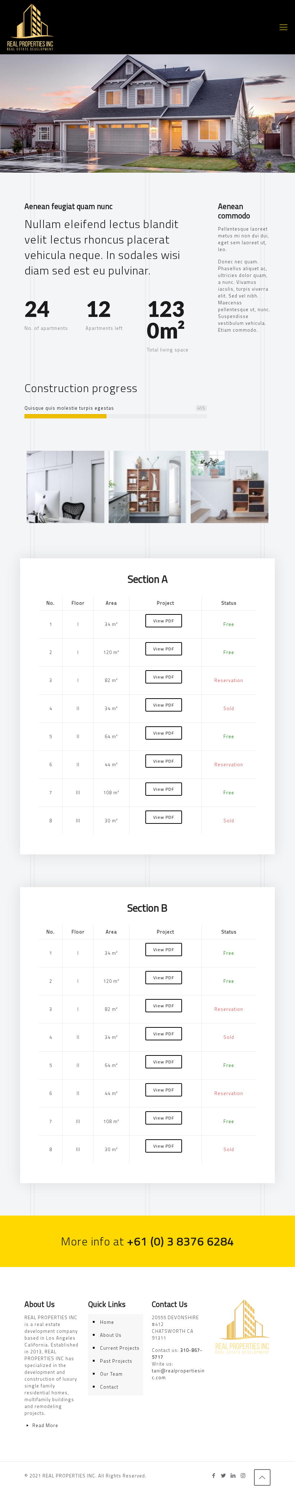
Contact (109, 1386)
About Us (111, 1335)
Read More (45, 1425)
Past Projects (116, 1360)
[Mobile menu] (283, 27)
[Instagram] (243, 1475)
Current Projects (120, 1348)
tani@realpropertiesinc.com (178, 1374)
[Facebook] (214, 1475)
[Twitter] (223, 1475)
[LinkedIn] (233, 1475)
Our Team (111, 1373)
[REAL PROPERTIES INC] (31, 27)
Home (107, 1322)
